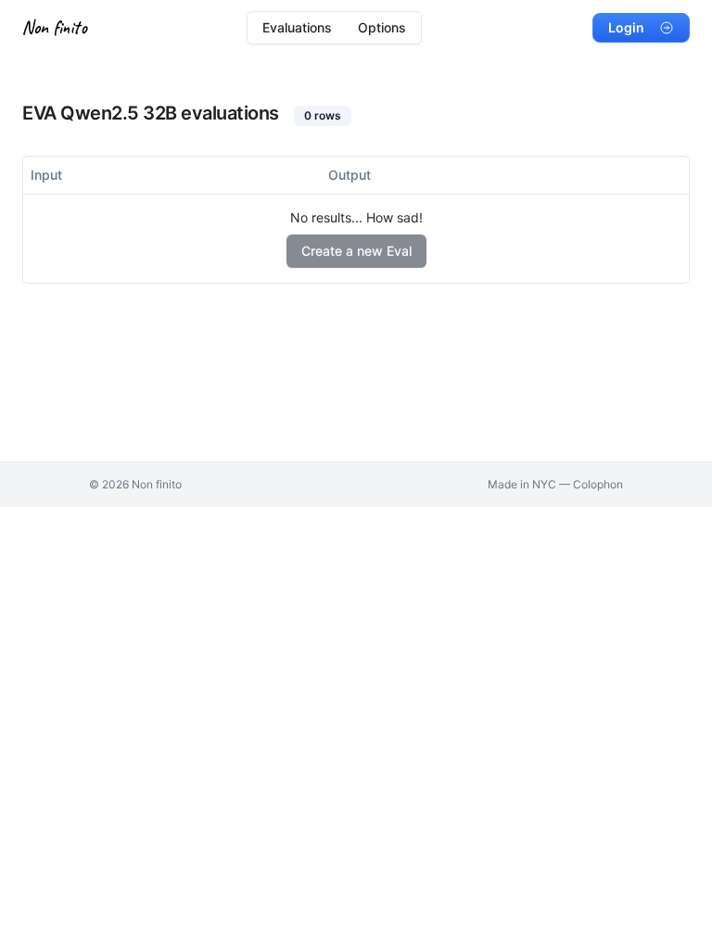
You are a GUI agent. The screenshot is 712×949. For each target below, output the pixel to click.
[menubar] (334, 27)
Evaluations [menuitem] (297, 27)
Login (626, 27)
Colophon (598, 484)
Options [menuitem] (382, 27)
